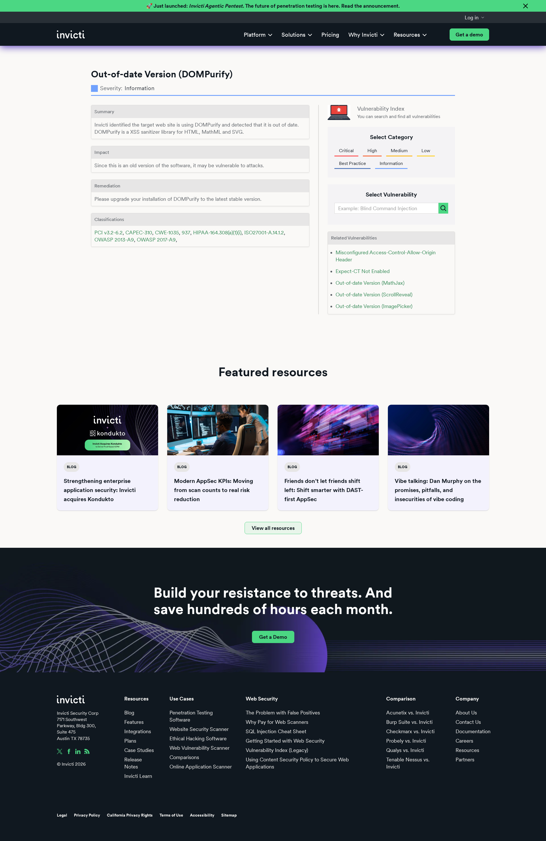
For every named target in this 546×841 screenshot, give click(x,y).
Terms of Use (171, 815)
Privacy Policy (87, 815)
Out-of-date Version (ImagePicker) (374, 306)
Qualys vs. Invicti (405, 750)
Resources (467, 750)
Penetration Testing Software (191, 716)
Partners (465, 760)
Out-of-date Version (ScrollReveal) (374, 294)
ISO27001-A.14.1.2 (264, 232)
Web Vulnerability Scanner (199, 748)
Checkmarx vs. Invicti (410, 731)
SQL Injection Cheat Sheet (276, 731)
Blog (129, 713)
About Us (466, 713)
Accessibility (202, 815)
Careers (464, 741)
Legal (62, 815)
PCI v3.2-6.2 (108, 232)
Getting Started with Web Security (285, 741)
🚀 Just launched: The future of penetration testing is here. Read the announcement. (273, 6)
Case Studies (139, 750)
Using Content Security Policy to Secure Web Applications (297, 763)
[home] (71, 34)
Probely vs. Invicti (406, 741)
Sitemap (229, 815)
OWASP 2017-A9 (156, 240)
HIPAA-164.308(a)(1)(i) (217, 232)
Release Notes (133, 763)
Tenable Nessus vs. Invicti (407, 763)
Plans (130, 741)
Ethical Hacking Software (198, 738)
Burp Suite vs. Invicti (409, 722)
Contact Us (468, 722)
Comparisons (184, 757)
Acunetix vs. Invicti (407, 713)
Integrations (137, 731)
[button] (474, 17)
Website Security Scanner (199, 729)
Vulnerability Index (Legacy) (277, 750)
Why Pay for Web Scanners (277, 722)
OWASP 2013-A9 (114, 240)
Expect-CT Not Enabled (363, 271)
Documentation (473, 731)
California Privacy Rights (130, 815)
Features (134, 722)
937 (186, 232)
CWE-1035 (167, 232)
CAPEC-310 (138, 232)
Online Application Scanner (200, 767)
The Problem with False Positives (283, 713)
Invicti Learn (138, 776)
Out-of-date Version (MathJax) (370, 283)
